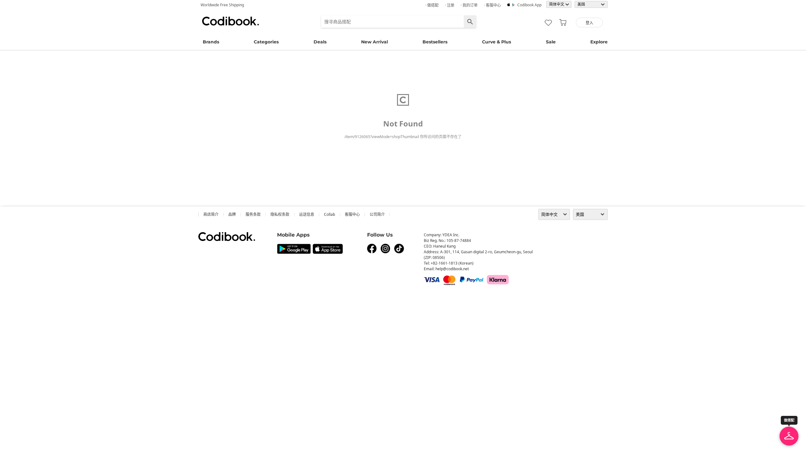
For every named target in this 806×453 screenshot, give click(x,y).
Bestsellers (435, 42)
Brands (211, 42)
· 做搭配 (432, 5)
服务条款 (253, 214)
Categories (266, 42)
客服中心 (352, 214)
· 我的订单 (469, 5)
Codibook (230, 21)
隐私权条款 (279, 214)
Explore (599, 42)
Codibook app (529, 5)
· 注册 (449, 5)
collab (329, 214)
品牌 (232, 214)
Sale (551, 42)
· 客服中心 (492, 5)
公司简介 (377, 214)
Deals (320, 42)
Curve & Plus (496, 42)
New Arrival (374, 42)
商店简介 (211, 214)
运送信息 (306, 214)
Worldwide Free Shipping (222, 5)
